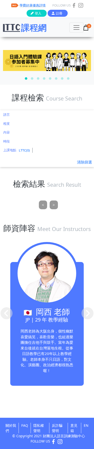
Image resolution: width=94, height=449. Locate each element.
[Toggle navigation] (76, 27)
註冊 (59, 13)
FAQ (24, 425)
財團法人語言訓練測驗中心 (64, 436)
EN (86, 425)
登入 (38, 13)
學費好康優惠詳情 (33, 5)
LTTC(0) (24, 150)
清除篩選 (84, 162)
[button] (26, 78)
